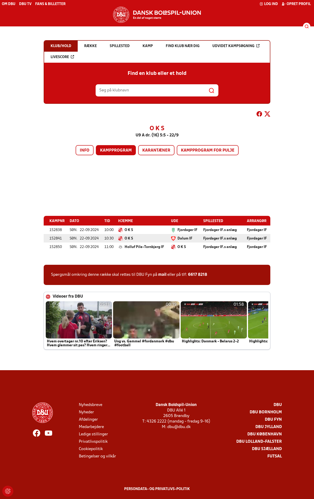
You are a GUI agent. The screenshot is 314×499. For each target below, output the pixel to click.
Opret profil (299, 4)
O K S (129, 230)
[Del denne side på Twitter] (267, 114)
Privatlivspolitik (93, 442)
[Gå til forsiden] (157, 15)
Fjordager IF (187, 230)
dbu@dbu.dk (179, 427)
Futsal (274, 456)
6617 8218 (197, 275)
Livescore (60, 57)
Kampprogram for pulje (207, 150)
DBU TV (25, 4)
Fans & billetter (50, 4)
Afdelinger (88, 420)
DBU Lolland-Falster (259, 442)
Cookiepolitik (91, 449)
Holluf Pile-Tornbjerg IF (144, 247)
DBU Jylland (268, 427)
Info (84, 150)
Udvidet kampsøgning (233, 46)
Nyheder (86, 412)
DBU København (264, 434)
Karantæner (156, 150)
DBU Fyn (273, 420)
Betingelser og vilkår (97, 456)
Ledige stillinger (93, 434)
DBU (278, 405)
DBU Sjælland (267, 449)
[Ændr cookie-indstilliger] (7, 491)
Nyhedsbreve (90, 405)
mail (162, 275)
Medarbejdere (91, 427)
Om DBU (8, 4)
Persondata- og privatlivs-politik (157, 489)
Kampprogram (116, 150)
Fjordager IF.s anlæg (220, 230)
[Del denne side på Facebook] (259, 114)
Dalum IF (184, 238)
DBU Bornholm (266, 412)
